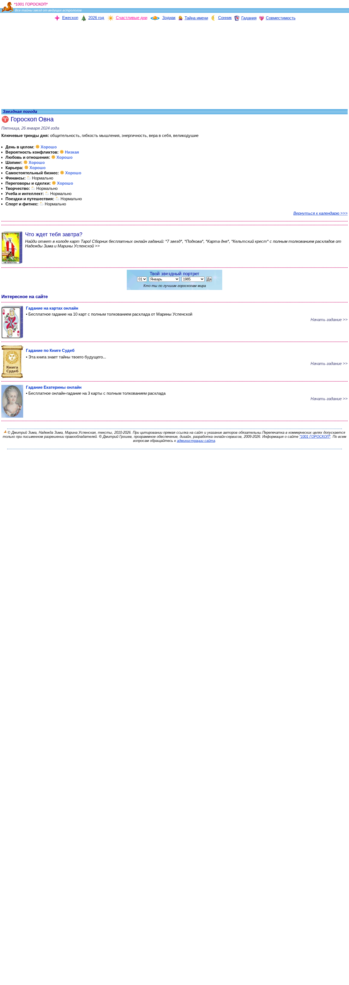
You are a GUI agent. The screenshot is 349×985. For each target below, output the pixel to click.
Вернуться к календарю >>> (320, 213)
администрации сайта (196, 441)
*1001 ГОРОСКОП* (314, 437)
